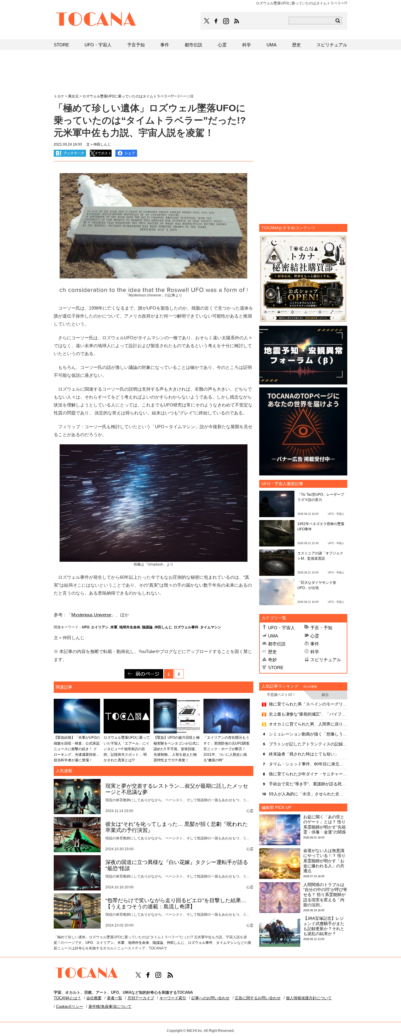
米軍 (113, 627)
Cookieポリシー (69, 1006)
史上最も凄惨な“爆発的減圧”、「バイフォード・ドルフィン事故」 (308, 714)
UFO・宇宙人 (281, 627)
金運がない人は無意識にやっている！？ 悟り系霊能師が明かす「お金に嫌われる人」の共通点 (324, 860)
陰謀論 (147, 627)
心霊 (314, 635)
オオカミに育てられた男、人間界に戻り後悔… (308, 724)
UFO (85, 627)
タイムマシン (210, 627)
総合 (325, 695)
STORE (275, 667)
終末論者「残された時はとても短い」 (304, 754)
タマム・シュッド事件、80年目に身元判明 (308, 764)
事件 (314, 643)
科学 (314, 651)
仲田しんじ (163, 627)
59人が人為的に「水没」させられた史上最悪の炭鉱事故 (308, 794)
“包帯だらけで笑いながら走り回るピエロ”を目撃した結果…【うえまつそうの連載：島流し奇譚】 (175, 903)
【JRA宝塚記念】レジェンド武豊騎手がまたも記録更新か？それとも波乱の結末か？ (323, 926)
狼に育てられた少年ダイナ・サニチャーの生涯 (308, 774)
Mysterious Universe (91, 614)
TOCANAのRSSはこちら (236, 21)
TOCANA (96, 20)
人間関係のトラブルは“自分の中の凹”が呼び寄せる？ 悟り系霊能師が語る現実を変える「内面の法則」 (325, 894)
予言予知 (136, 44)
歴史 (272, 651)
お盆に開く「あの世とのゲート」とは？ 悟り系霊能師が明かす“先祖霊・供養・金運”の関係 (324, 824)
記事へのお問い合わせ (210, 998)
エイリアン (100, 627)
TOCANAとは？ (67, 998)
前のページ (143, 674)
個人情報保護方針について (309, 998)
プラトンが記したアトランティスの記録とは (308, 744)
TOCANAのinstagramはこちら (226, 21)
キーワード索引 (172, 998)
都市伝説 (277, 643)
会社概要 (94, 998)
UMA (273, 635)
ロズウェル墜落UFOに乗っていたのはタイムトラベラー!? (128, 96)
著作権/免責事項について (110, 1006)
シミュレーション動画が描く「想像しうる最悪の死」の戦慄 (308, 734)
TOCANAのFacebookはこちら (216, 21)
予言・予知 (321, 627)
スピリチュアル (325, 659)
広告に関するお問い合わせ (258, 998)
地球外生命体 (129, 627)
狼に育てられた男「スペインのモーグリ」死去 (308, 704)
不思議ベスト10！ (281, 695)
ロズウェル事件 (186, 627)
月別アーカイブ (140, 998)
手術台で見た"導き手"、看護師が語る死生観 (308, 784)
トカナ (59, 96)
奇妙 (272, 659)
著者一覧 (114, 998)
